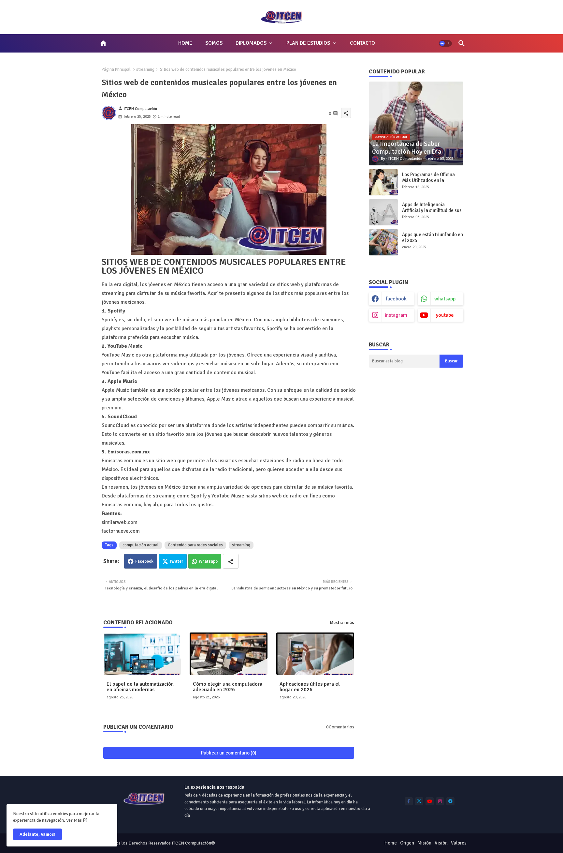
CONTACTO (362, 43)
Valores (459, 843)
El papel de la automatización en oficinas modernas (140, 687)
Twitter (176, 561)
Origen (407, 843)
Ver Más (74, 820)
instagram (396, 315)
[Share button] (230, 561)
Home (390, 843)
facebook (396, 299)
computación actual (141, 545)
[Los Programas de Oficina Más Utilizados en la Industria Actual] (383, 182)
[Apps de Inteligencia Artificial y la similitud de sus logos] (383, 212)
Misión (424, 843)
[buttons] (409, 801)
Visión (441, 843)
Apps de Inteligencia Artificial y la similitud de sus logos (432, 210)
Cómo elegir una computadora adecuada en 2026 (227, 687)
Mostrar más (342, 622)
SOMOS (214, 43)
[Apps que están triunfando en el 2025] (383, 242)
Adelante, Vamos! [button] (37, 834)
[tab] (185, 43)
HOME (185, 43)
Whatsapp (208, 561)
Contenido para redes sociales (195, 545)
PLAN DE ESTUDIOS (308, 43)
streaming (145, 69)
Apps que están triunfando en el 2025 (432, 237)
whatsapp (444, 299)
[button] (445, 43)
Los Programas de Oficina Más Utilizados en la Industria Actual (428, 180)
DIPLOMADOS (251, 43)
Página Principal (116, 69)
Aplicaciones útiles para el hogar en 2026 (310, 687)
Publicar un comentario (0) (228, 753)
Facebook (144, 561)
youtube (445, 315)
